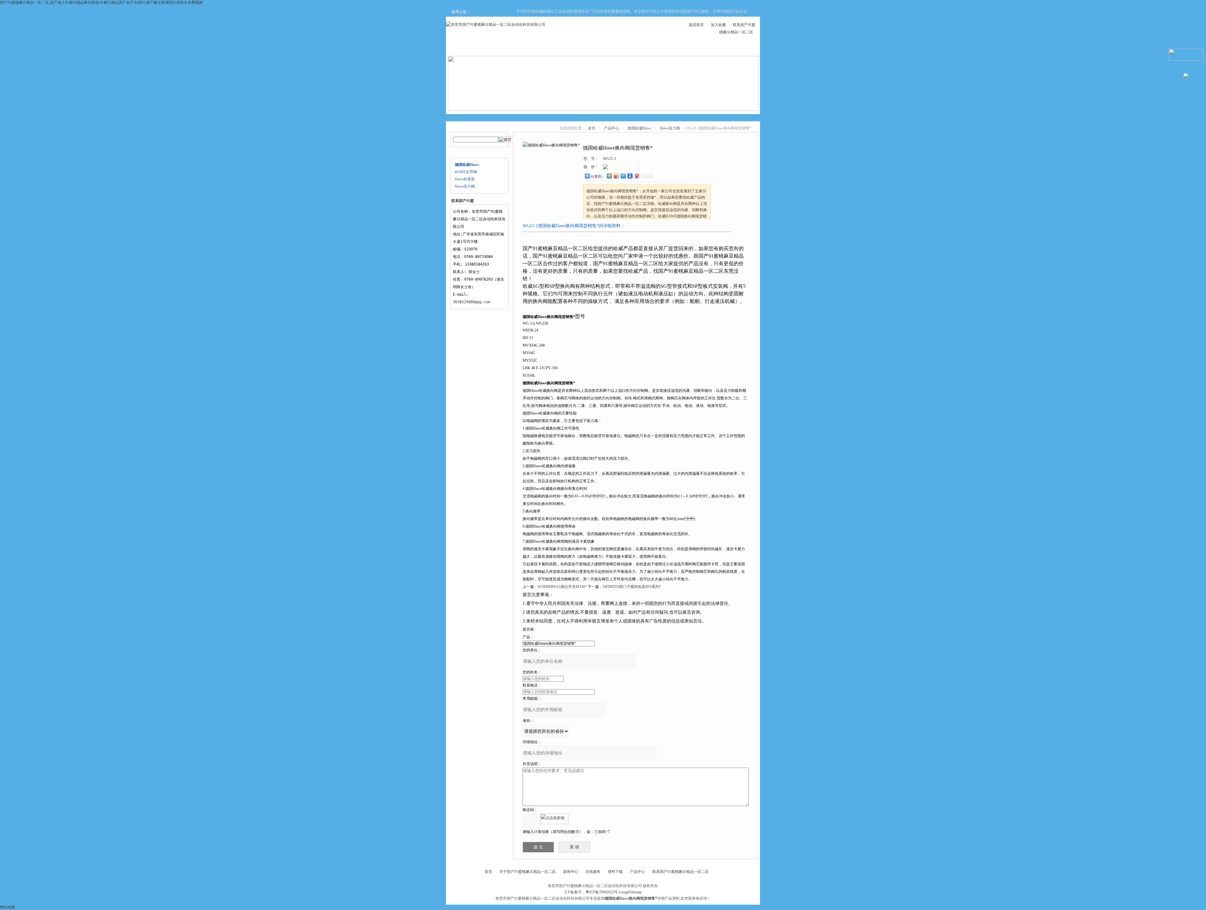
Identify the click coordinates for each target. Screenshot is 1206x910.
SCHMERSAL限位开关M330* (562, 586)
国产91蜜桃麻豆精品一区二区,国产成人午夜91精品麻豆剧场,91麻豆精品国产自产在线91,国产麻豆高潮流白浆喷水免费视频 (101, 2)
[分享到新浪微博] (615, 176)
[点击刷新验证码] (554, 819)
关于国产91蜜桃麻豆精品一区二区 (527, 871)
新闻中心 (582, 47)
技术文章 (657, 47)
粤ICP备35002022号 (601, 892)
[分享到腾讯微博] (622, 176)
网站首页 (469, 47)
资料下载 (620, 47)
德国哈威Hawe (639, 128)
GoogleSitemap (630, 892)
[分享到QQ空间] (609, 176)
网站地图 (7, 907)
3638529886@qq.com (471, 302)
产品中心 (544, 47)
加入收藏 (718, 25)
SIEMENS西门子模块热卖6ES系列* (632, 586)
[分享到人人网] (629, 176)
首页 (591, 128)
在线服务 (695, 47)
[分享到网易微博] (636, 176)
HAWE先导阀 (466, 172)
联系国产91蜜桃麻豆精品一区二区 (680, 871)
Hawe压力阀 (465, 186)
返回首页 (696, 25)
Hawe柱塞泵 (465, 179)
